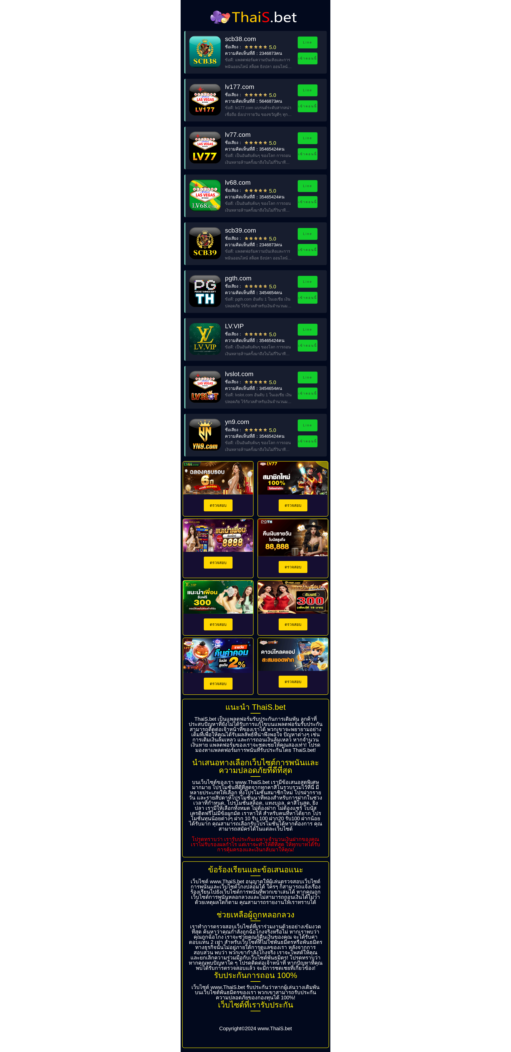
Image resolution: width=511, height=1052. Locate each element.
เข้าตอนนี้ (307, 58)
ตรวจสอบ (218, 505)
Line (307, 42)
